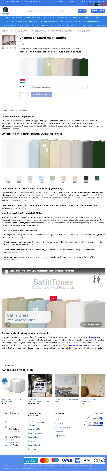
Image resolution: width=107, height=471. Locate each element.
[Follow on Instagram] (93, 4)
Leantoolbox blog (35, 445)
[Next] (13, 41)
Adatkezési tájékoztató (37, 1)
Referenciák (100, 25)
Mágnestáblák (86, 31)
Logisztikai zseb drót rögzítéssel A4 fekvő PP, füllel (39, 401)
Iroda (25, 21)
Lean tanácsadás (35, 433)
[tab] (4, 111)
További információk (17, 111)
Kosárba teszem (41, 94)
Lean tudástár (88, 25)
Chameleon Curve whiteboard (66, 400)
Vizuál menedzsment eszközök (37, 423)
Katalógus (32, 449)
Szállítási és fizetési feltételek (58, 1)
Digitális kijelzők (9, 25)
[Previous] (1, 391)
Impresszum (60, 436)
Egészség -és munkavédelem (27, 17)
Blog (80, 25)
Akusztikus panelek (14, 21)
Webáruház (10, 17)
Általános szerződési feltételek (17, 1)
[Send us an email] (96, 4)
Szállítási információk (64, 428)
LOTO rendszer (80, 21)
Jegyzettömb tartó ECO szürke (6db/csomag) (13, 401)
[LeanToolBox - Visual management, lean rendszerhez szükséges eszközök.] (12, 11)
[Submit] (62, 11)
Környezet (68, 21)
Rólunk (73, 25)
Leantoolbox (33, 437)
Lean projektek (34, 429)
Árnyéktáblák (57, 21)
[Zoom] (4, 42)
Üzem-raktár (46, 21)
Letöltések (59, 432)
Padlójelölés (34, 21)
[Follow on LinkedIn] (100, 4)
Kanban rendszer (93, 21)
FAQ (57, 420)
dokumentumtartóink (77, 345)
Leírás (4, 111)
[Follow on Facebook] (89, 4)
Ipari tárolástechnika (40, 25)
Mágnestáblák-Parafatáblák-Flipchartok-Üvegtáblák (79, 17)
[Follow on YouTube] (103, 4)
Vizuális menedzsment (47, 17)
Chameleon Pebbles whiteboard (89, 401)
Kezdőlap (7, 31)
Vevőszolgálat (61, 424)
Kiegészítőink (94, 337)
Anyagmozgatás (24, 25)
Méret (21, 87)
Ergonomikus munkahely (60, 25)
